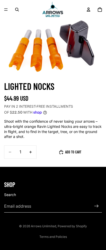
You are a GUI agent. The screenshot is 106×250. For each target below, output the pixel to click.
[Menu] (6, 9)
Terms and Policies (53, 237)
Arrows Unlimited (43, 226)
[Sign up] (96, 206)
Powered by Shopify (72, 226)
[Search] (17, 9)
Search (10, 194)
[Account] (88, 9)
